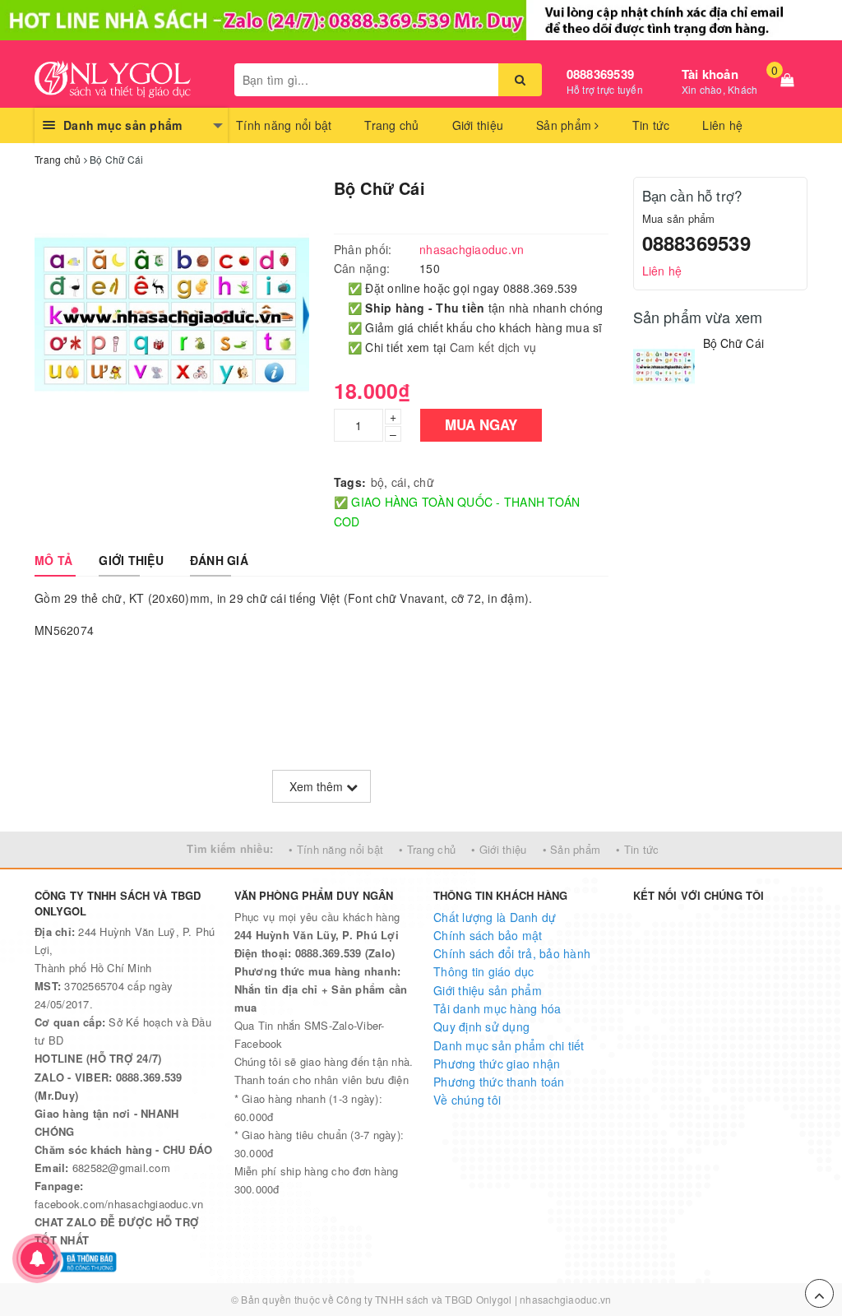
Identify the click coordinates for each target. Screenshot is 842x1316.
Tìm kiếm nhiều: (230, 848)
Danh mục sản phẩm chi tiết (509, 1045)
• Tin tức (637, 849)
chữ (424, 482)
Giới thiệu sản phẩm (487, 990)
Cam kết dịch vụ (493, 347)
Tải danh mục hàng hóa (497, 1008)
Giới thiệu (478, 125)
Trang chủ (391, 125)
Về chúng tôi (467, 1099)
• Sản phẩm (572, 849)
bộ (378, 482)
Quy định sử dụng (481, 1026)
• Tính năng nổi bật (336, 849)
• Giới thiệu (498, 849)
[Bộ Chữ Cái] (664, 366)
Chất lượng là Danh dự (494, 917)
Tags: (350, 482)
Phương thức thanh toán (499, 1081)
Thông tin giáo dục (483, 971)
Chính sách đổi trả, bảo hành (511, 953)
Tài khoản (710, 74)
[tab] (53, 560)
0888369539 (601, 74)
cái (399, 482)
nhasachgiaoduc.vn (565, 1299)
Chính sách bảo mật (488, 935)
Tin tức (651, 125)
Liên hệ (722, 125)
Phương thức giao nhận (496, 1063)
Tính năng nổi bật (283, 125)
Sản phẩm (565, 125)
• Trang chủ (427, 849)
